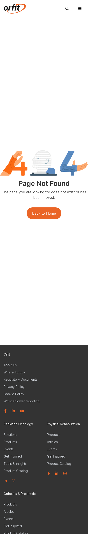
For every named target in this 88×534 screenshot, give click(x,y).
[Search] (67, 8)
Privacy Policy (14, 387)
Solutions (10, 435)
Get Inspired (13, 456)
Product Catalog (16, 471)
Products (10, 442)
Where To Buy (14, 372)
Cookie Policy (14, 394)
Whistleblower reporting (21, 401)
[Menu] (79, 8)
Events (9, 449)
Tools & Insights (15, 463)
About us (10, 365)
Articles (52, 442)
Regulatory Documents (20, 379)
